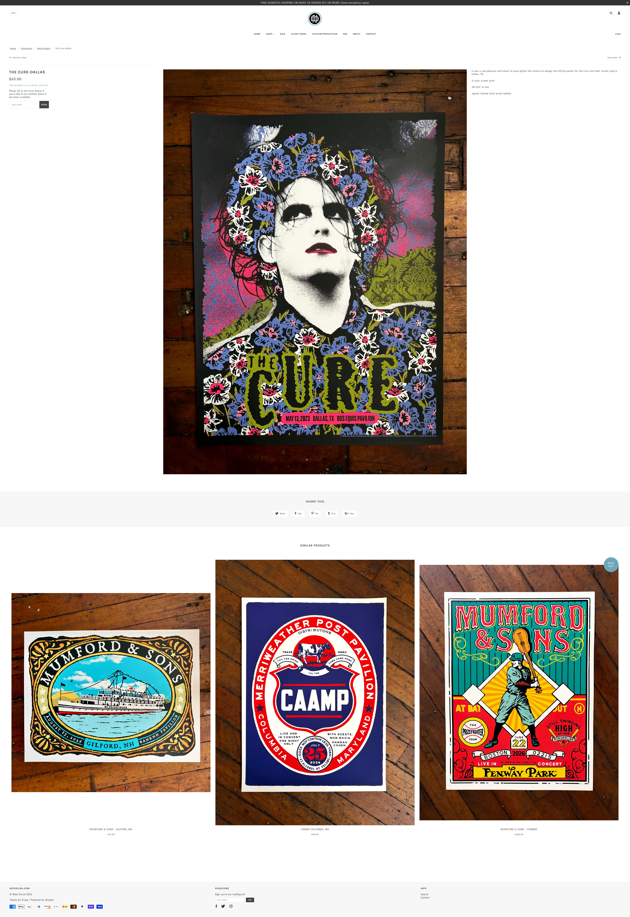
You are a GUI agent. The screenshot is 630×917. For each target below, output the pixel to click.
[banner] (315, 18)
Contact (425, 897)
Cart (618, 34)
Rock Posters (43, 48)
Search (425, 894)
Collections (26, 48)
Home (13, 48)
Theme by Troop (19, 899)
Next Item (613, 57)
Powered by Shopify (42, 899)
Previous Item (19, 57)
